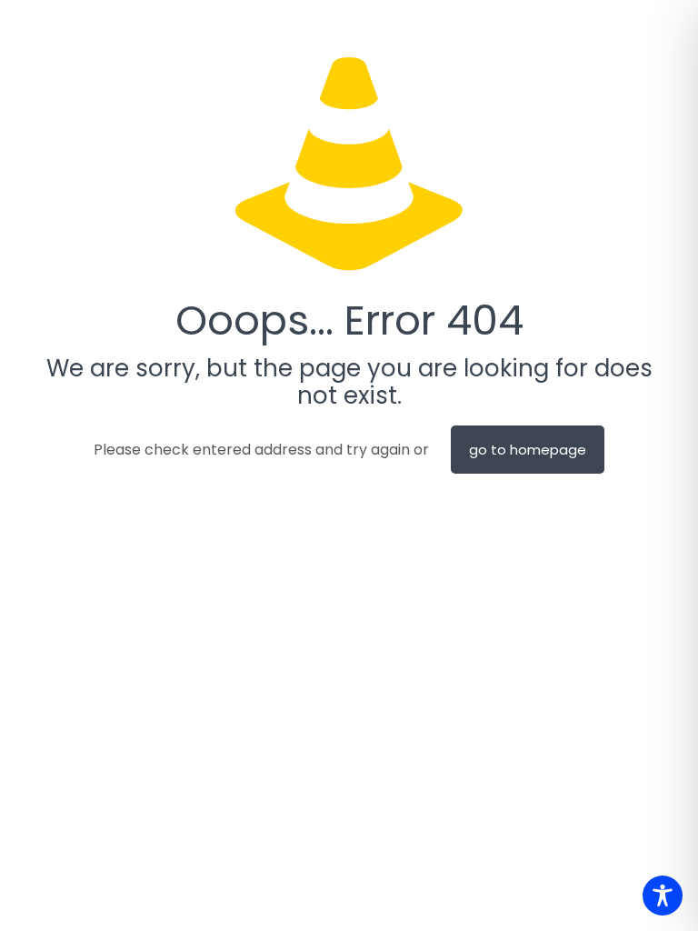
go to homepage (527, 449)
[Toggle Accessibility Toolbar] (662, 895)
